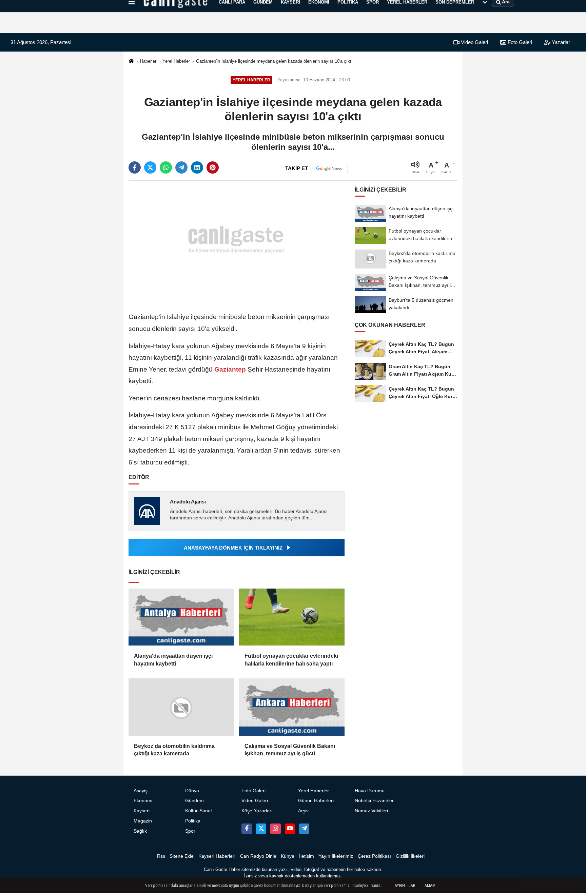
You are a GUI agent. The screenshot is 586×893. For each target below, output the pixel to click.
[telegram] (181, 167)
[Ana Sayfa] (131, 61)
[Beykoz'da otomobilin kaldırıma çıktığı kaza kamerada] (181, 707)
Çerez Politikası (374, 856)
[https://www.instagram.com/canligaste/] (275, 828)
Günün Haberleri (316, 800)
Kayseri (142, 810)
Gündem (194, 800)
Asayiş (141, 790)
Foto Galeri (519, 42)
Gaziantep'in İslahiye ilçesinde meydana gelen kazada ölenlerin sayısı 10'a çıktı (274, 61)
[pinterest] (213, 167)
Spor (190, 831)
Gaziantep (230, 369)
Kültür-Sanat (198, 810)
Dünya (192, 790)
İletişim (306, 856)
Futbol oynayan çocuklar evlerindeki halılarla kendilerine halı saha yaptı (291, 659)
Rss (161, 856)
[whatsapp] (166, 167)
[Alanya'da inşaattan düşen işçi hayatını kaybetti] (181, 617)
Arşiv (303, 810)
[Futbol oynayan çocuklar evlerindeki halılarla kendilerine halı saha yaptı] (291, 617)
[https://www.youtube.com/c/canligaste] (290, 828)
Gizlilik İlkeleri (410, 856)
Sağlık (140, 831)
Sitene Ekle (182, 856)
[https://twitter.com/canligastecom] (261, 828)
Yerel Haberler (176, 61)
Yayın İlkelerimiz (335, 856)
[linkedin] (197, 167)
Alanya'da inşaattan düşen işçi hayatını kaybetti (173, 659)
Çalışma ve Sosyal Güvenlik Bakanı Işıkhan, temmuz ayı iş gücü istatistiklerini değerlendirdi (290, 750)
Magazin (143, 820)
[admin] (304, 828)
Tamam (428, 885)
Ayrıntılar (405, 885)
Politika (192, 820)
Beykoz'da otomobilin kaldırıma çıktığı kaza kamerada (174, 749)
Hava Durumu (370, 790)
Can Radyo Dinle (258, 856)
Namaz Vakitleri (371, 810)
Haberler (148, 61)
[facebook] (135, 167)
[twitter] (150, 167)
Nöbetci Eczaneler (374, 800)
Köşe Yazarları (257, 810)
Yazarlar (560, 42)
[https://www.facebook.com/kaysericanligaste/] (246, 828)
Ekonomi (143, 800)
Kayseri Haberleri (216, 856)
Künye (287, 856)
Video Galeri (474, 42)
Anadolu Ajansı (188, 501)
